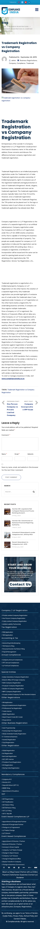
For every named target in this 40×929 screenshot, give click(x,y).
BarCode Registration (9, 756)
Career (17, 872)
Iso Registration (7, 753)
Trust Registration (8, 742)
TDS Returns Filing (8, 646)
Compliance (21, 63)
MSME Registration (8, 714)
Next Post (27, 406)
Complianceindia (14, 922)
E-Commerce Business (9, 736)
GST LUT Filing (7, 810)
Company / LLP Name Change (12, 850)
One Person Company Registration (13, 618)
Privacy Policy (18, 916)
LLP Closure (6, 833)
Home (4, 26)
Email (17, 454)
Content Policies (20, 919)
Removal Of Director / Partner (12, 844)
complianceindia (14, 901)
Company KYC (7, 779)
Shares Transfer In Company (11, 861)
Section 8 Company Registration (13, 688)
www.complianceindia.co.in (13, 379)
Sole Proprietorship (8, 728)
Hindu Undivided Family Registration (14, 734)
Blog (12, 872)
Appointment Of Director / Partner (13, 841)
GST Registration (7, 799)
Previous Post (13, 408)
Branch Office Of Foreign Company (13, 680)
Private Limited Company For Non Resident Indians (19, 694)
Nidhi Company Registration (11, 683)
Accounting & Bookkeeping (11, 643)
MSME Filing (6, 788)
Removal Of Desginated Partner (12, 824)
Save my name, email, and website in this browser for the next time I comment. (20, 468)
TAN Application (7, 635)
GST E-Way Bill (7, 813)
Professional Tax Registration (12, 708)
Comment (6, 435)
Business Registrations (19, 26)
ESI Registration (7, 765)
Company (12, 63)
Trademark (30, 63)
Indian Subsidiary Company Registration (15, 677)
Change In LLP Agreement (11, 827)
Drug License (6, 720)
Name (4, 454)
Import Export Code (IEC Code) (12, 717)
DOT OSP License (8, 759)
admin (13, 60)
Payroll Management (9, 652)
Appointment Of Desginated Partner (14, 821)
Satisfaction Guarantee (18, 875)
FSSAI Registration (8, 750)
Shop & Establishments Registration (14, 705)
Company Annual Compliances (12, 660)
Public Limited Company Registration (14, 621)
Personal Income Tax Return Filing (13, 649)
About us (5, 872)
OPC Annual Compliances (10, 663)
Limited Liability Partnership (11, 624)
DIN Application (7, 702)
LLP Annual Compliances (10, 665)
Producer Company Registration (13, 686)
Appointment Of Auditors (10, 791)
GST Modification (7, 802)
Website (30, 454)
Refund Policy (29, 916)
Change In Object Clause (10, 853)
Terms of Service (31, 913)
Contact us (33, 875)
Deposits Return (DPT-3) (10, 785)
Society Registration (9, 739)
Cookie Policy (7, 916)
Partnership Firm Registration (12, 731)
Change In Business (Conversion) (13, 864)
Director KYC (6, 782)
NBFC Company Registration (11, 691)
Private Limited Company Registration (14, 615)
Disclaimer (20, 878)
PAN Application (7, 632)
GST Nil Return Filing (8, 808)
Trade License (7, 711)
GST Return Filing (8, 805)
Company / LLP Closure (10, 856)
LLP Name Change (8, 830)
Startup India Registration (10, 768)
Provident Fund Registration (11, 762)
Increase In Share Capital (10, 847)
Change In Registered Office (11, 859)
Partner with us (26, 872)
